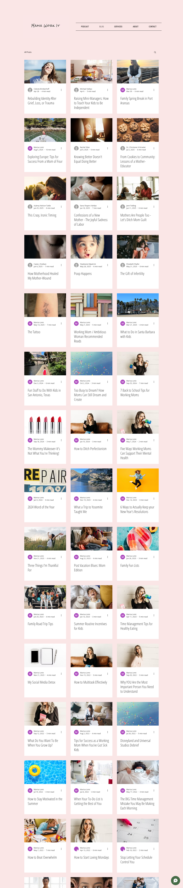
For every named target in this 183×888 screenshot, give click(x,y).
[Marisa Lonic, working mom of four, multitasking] (91, 655)
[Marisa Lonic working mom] (138, 422)
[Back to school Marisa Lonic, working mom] (138, 363)
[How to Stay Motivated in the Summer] (45, 772)
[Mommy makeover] (45, 422)
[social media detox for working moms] (45, 655)
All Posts (27, 52)
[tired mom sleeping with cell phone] (138, 772)
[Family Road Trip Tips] (45, 597)
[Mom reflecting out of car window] (91, 130)
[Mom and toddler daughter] (45, 188)
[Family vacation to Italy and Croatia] (45, 130)
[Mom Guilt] (138, 188)
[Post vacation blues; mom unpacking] (91, 538)
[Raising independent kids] (91, 71)
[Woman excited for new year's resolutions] (138, 480)
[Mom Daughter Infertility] (138, 247)
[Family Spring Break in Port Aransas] (138, 71)
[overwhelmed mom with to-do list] (91, 772)
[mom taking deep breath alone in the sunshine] (45, 71)
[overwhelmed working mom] (45, 830)
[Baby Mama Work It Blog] (91, 247)
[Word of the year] (45, 480)
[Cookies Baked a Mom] (138, 130)
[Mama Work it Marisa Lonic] (91, 422)
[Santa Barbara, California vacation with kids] (138, 305)
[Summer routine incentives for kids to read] (91, 597)
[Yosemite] (91, 480)
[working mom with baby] (91, 714)
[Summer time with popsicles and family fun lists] (138, 538)
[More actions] (62, 90)
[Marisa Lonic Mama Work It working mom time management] (91, 830)
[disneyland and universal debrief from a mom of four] (138, 714)
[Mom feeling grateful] (45, 538)
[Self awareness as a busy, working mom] (138, 655)
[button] (155, 52)
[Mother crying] (45, 247)
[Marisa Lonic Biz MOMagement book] (45, 714)
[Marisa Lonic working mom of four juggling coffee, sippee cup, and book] (138, 597)
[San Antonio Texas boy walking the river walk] (45, 363)
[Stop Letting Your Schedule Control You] (138, 830)
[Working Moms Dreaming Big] (91, 363)
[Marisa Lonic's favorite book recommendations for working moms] (91, 305)
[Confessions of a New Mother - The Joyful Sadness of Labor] (91, 188)
